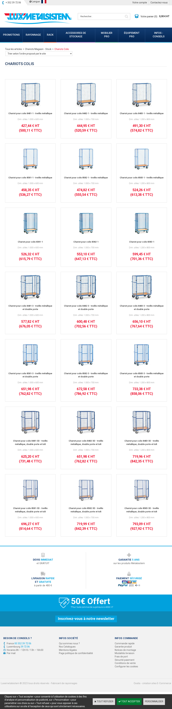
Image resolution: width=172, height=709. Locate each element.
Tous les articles (13, 49)
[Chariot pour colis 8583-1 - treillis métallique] (141, 170)
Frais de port (121, 656)
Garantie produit (123, 646)
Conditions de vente (125, 663)
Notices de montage (125, 650)
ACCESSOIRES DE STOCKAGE (76, 34)
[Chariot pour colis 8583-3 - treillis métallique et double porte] (141, 366)
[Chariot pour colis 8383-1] (141, 235)
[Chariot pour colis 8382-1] (86, 235)
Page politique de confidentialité (76, 653)
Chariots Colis (61, 49)
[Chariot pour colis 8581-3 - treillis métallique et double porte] (30, 366)
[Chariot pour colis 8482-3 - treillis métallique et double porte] (86, 299)
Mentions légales (68, 650)
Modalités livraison (124, 653)
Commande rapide (125, 643)
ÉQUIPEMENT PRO (131, 34)
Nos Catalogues (67, 646)
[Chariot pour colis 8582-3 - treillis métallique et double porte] (86, 366)
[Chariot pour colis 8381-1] (30, 235)
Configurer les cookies (126, 666)
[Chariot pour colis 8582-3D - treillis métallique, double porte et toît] (86, 501)
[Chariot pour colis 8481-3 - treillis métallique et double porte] (30, 299)
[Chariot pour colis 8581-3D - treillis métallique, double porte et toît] (30, 501)
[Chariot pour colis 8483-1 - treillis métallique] (141, 106)
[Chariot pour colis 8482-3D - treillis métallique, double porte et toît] (86, 434)
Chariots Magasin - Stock (38, 49)
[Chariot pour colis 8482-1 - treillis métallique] (86, 106)
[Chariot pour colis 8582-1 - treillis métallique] (86, 170)
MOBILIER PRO (106, 34)
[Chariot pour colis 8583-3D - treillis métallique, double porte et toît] (141, 501)
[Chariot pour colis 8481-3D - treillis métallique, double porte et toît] (30, 434)
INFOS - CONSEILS (158, 34)
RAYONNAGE (33, 34)
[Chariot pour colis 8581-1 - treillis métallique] (30, 170)
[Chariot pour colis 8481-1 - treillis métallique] (30, 106)
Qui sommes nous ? (69, 643)
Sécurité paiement (124, 660)
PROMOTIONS (11, 34)
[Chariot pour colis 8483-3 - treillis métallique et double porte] (141, 299)
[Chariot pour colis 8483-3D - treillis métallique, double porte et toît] (141, 434)
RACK (50, 34)
